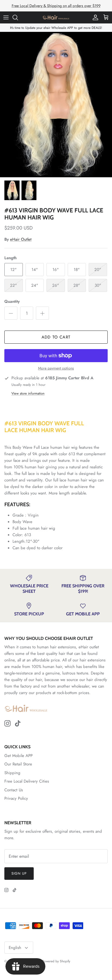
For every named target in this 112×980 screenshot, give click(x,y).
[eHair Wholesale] (56, 17)
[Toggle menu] (6, 17)
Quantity (12, 301)
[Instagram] (7, 723)
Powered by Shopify (56, 961)
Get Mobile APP (18, 756)
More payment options (56, 368)
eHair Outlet (21, 239)
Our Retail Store (18, 764)
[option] (56, 104)
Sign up (19, 873)
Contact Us (13, 790)
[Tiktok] (18, 723)
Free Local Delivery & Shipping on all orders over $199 (56, 5)
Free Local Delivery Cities (26, 781)
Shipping (12, 773)
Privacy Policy (16, 798)
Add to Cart (56, 337)
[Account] (94, 17)
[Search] (18, 17)
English (15, 948)
